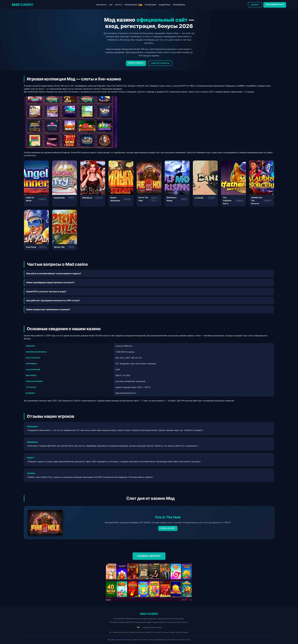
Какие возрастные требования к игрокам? (48, 309)
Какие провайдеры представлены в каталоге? (50, 282)
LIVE (111, 5)
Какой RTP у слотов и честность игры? (46, 291)
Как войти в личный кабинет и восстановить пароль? (53, 273)
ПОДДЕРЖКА (164, 5)
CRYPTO (118, 5)
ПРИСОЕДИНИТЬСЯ (275, 4)
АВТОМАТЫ (101, 5)
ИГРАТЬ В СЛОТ (168, 528)
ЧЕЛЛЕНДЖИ (150, 5)
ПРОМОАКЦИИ (133, 5)
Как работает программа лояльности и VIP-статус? (53, 300)
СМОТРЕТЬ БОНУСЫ (160, 63)
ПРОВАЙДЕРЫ (179, 5)
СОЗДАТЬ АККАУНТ (149, 555)
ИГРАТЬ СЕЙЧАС (136, 63)
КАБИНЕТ (255, 5)
